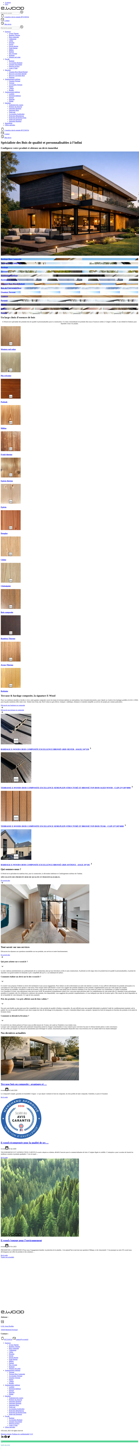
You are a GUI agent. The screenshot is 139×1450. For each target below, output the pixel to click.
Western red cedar (14, 57)
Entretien (8, 103)
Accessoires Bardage (15, 63)
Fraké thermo (13, 48)
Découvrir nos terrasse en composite (12, 710)
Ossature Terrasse (14, 81)
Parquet (11, 97)
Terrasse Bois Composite (17, 1374)
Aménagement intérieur (12, 92)
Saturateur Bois (14, 110)
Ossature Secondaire (15, 64)
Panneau (11, 77)
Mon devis (7, 24)
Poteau (11, 86)
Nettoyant (12, 112)
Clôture (11, 88)
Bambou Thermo (14, 35)
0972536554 (8, 1339)
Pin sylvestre (13, 53)
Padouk (11, 52)
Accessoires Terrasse (15, 85)
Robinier (12, 55)
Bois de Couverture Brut (17, 75)
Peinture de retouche (15, 107)
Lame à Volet (13, 68)
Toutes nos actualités (7, 1257)
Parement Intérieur (15, 96)
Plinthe (11, 101)
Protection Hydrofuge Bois (17, 118)
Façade (7, 59)
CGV (31, 1434)
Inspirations (8, 123)
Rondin (11, 90)
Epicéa (11, 44)
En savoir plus (5, 880)
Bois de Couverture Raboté (17, 74)
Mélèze (11, 50)
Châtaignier (12, 39)
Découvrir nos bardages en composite (13, 705)
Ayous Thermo (14, 33)
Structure (8, 70)
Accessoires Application (16, 114)
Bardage (11, 61)
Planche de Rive (14, 66)
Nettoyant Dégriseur (15, 119)
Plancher (12, 99)
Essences (8, 31)
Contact (6, 20)
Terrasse (11, 83)
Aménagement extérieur (12, 79)
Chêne (11, 41)
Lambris (11, 94)
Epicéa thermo (13, 46)
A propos (8, 2)
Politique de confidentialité (20, 1434)
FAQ (6, 4)
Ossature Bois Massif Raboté (18, 72)
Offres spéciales (10, 125)
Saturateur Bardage (15, 108)
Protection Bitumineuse (16, 116)
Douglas (11, 42)
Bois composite (14, 37)
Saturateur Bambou (15, 121)
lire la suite (4, 1097)
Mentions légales (6, 1434)
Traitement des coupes (16, 105)
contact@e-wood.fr (22, 1339)
